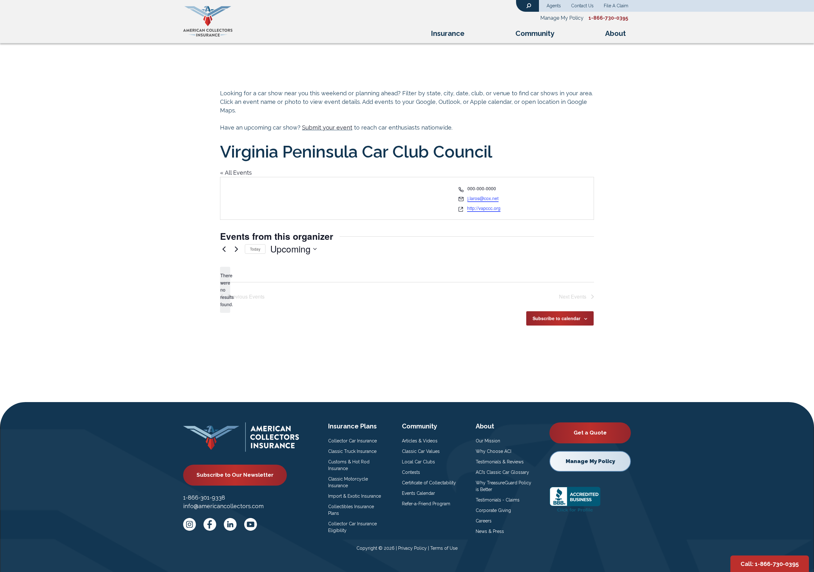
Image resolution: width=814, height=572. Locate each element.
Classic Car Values (421, 451)
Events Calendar (418, 493)
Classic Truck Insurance (352, 451)
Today (255, 249)
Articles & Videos (420, 440)
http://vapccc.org (483, 208)
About (615, 33)
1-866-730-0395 (608, 18)
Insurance (448, 33)
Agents (554, 5)
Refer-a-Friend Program (426, 503)
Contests (411, 472)
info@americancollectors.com (223, 506)
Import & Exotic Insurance (354, 496)
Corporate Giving (493, 510)
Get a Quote (590, 432)
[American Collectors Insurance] (207, 21)
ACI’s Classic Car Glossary (502, 472)
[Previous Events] (224, 249)
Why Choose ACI (493, 451)
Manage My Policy (561, 18)
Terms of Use (444, 548)
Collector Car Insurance (352, 440)
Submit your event (327, 127)
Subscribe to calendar (556, 318)
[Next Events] (236, 249)
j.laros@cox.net (483, 198)
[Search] (528, 5)
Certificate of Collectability (429, 482)
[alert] (225, 290)
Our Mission (488, 440)
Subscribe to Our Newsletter (235, 475)
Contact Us (582, 5)
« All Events (236, 172)
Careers (484, 520)
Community (534, 33)
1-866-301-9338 (204, 497)
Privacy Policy (412, 548)
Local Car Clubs (418, 461)
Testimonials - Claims (498, 499)
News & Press (490, 531)
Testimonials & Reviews (500, 461)
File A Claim (616, 5)
